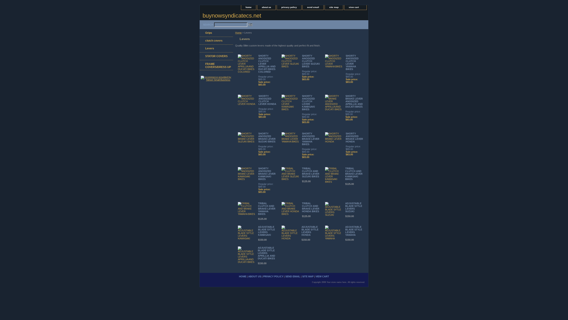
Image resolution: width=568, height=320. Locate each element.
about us (266, 7)
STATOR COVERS (216, 56)
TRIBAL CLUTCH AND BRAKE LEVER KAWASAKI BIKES (354, 173)
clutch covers (214, 40)
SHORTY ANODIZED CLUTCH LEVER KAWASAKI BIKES (308, 103)
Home (238, 32)
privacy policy (289, 7)
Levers (209, 48)
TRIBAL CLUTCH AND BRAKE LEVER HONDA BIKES (310, 207)
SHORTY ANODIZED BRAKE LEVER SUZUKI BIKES (267, 137)
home (249, 7)
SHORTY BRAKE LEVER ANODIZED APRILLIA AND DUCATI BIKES (354, 101)
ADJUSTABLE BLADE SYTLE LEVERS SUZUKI (353, 207)
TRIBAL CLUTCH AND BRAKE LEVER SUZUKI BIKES (310, 172)
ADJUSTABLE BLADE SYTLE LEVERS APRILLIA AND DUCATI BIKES (266, 253)
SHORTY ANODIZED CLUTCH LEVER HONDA (267, 100)
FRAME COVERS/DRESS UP (218, 65)
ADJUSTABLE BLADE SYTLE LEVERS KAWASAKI (266, 231)
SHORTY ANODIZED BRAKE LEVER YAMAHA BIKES (310, 139)
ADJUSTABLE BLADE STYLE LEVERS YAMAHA (353, 231)
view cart (354, 7)
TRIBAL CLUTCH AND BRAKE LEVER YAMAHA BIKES (266, 208)
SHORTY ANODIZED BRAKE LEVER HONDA (354, 137)
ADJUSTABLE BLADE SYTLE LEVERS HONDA (310, 231)
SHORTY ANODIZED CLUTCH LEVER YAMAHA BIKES (352, 62)
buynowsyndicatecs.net (232, 15)
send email (313, 7)
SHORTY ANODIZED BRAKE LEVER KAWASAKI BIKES (267, 173)
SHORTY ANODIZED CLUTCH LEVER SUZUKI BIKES (311, 61)
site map (334, 7)
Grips (208, 32)
